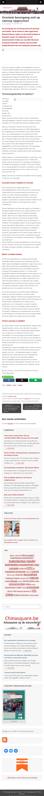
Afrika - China (14, 555)
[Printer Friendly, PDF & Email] (8, 377)
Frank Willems (7, 23)
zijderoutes (25, 595)
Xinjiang (17, 595)
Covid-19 (22, 568)
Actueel (4, 14)
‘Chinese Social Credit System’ (15, 672)
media (37, 581)
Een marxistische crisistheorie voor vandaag (19, 640)
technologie (33, 587)
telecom (10, 591)
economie (20, 571)
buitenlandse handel (22, 561)
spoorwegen (10, 587)
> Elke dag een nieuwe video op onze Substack (22, 777)
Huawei (16, 578)
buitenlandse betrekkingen (22, 558)
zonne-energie (33, 595)
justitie (7, 581)
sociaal (33, 584)
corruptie (13, 568)
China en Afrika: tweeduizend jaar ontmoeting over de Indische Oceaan (22, 454)
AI (20, 555)
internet (34, 577)
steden (19, 587)
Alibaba (9, 385)
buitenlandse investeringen (19, 564)
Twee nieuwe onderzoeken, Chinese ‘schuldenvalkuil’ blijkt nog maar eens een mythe (21, 437)
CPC (30, 568)
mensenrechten (17, 584)
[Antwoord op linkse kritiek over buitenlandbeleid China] (12, 528)
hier (6, 731)
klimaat (13, 581)
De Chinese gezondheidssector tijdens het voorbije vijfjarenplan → (33, 406)
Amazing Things (11, 792)
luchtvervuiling (29, 581)
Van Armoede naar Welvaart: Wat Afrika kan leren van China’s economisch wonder (21, 656)
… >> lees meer (9, 448)
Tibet (15, 591)
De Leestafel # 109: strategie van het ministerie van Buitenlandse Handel (21, 541)
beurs (14, 385)
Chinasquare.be (31, 792)
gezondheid (30, 574)
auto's (31, 555)
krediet (20, 385)
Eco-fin (9, 14)
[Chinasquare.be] (22, 9)
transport (26, 591)
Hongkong (9, 578)
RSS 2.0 (27, 398)
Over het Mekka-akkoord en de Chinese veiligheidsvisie (18, 479)
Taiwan (24, 587)
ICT (27, 578)
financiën (19, 575)
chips (36, 564)
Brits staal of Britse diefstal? (14, 495)
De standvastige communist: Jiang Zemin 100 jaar (21, 467)
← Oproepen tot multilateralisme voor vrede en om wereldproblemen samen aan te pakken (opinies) (11, 408)
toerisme (20, 591)
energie (35, 571)
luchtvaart (20, 581)
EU (8, 575)
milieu (28, 584)
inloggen (10, 423)
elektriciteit (28, 571)
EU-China (12, 575)
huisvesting (23, 578)
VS (30, 591)
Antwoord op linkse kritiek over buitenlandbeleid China (21, 518)
